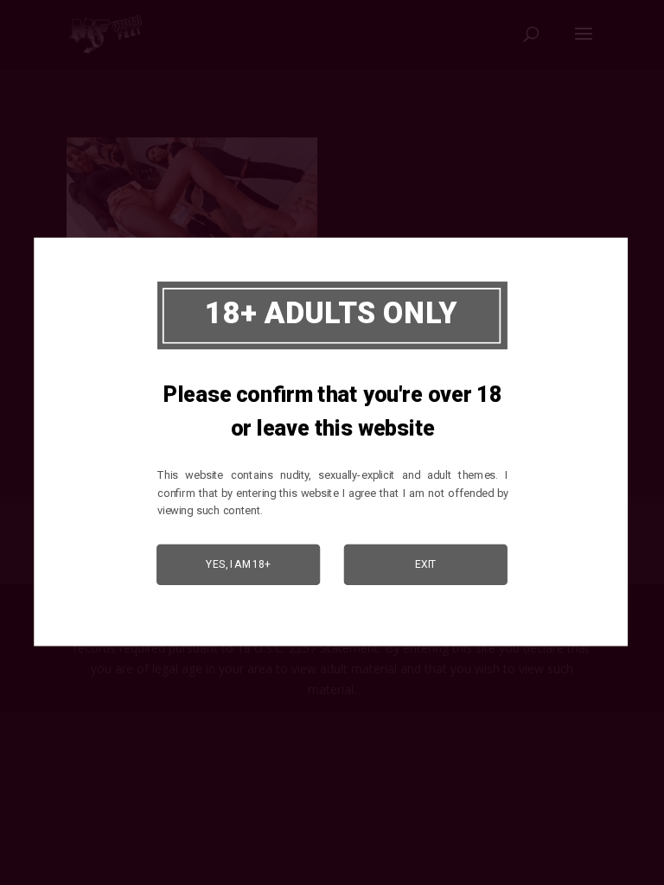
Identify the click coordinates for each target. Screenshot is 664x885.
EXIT (426, 564)
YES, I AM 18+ (238, 564)
